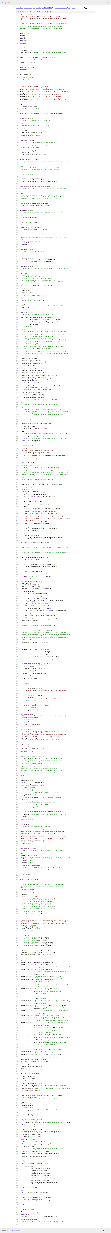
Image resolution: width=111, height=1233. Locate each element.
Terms (18, 1230)
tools (73, 8)
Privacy (14, 1230)
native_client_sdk (61, 8)
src (34, 8)
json (108, 1230)
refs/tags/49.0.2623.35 (44, 8)
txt (104, 1230)
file (49, 12)
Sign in (107, 2)
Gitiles (9, 1230)
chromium (19, 8)
